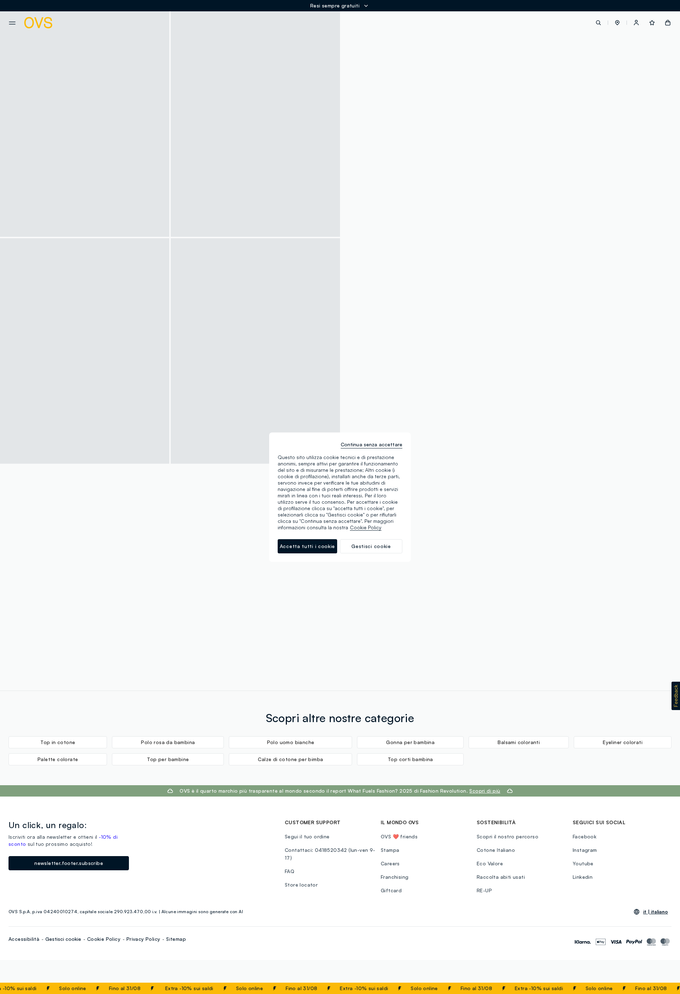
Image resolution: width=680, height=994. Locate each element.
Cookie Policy (103, 939)
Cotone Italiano (496, 850)
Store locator (301, 885)
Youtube (583, 863)
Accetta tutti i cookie (307, 546)
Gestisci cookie (63, 939)
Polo (500, 250)
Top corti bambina (410, 759)
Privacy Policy (143, 939)
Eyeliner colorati (622, 742)
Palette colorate (58, 759)
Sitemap (176, 939)
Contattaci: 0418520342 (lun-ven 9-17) (330, 854)
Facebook (584, 836)
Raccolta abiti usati (501, 877)
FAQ (289, 871)
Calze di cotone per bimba (290, 759)
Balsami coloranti (519, 742)
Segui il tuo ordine (307, 836)
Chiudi (661, 988)
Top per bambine (168, 759)
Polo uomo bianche (290, 742)
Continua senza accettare (371, 444)
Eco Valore (490, 863)
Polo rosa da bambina (168, 742)
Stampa (390, 850)
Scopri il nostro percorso (507, 836)
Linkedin (583, 877)
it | (655, 912)
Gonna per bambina (410, 742)
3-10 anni (414, 250)
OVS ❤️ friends (399, 836)
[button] (617, 22)
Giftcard (391, 890)
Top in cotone (57, 742)
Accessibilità (23, 939)
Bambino (440, 250)
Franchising (394, 877)
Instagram (585, 850)
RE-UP (484, 890)
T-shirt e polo (472, 250)
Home (390, 250)
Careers (390, 863)
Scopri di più (89, 582)
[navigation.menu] (12, 23)
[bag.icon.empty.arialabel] (668, 22)
